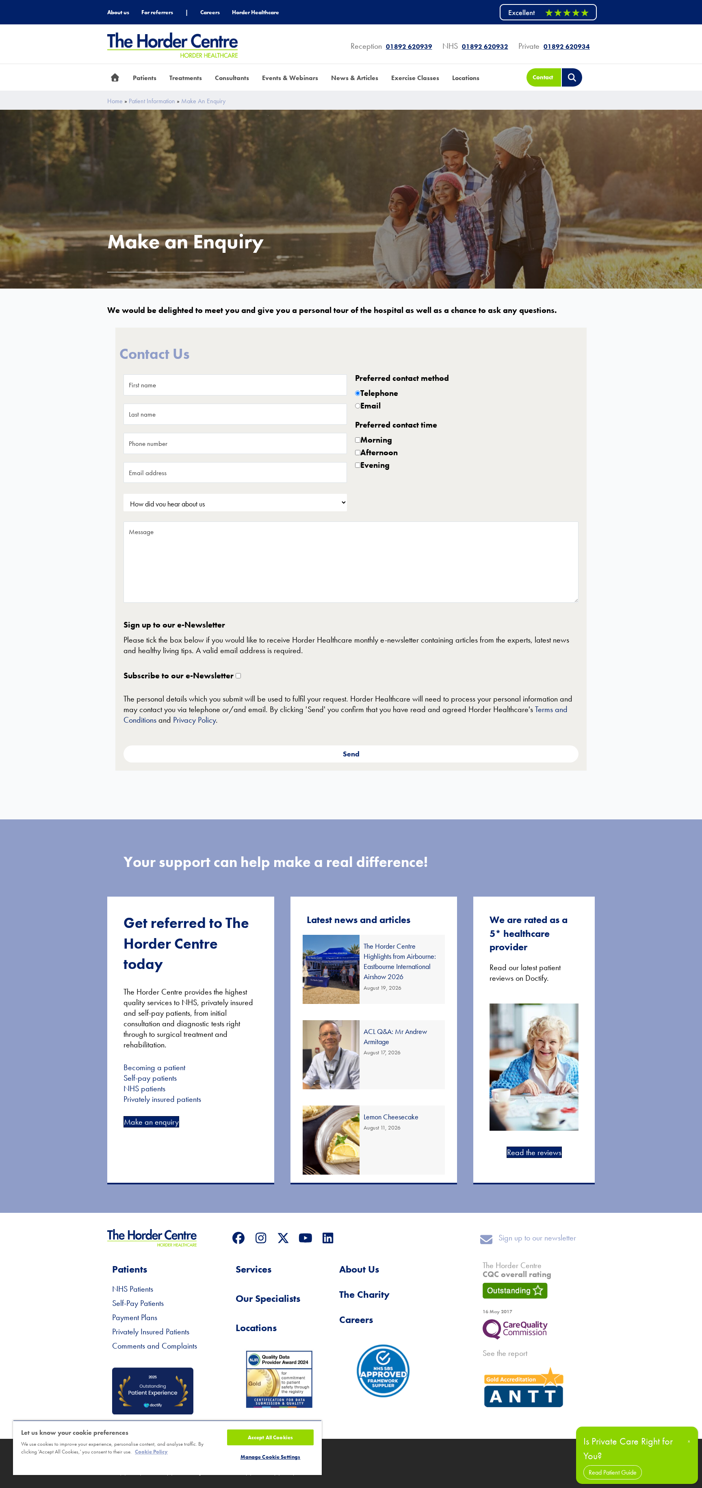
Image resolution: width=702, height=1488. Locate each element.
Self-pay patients (150, 1078)
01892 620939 (409, 46)
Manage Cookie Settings (270, 1456)
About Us (359, 1269)
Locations (256, 1327)
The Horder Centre (517, 1269)
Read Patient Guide (613, 1472)
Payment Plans (134, 1317)
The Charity (364, 1294)
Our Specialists (268, 1298)
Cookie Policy (151, 1451)
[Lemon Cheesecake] (374, 1140)
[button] (238, 1238)
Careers (356, 1319)
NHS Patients (132, 1289)
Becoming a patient (154, 1067)
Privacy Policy (194, 720)
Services (253, 1269)
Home (115, 101)
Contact (543, 77)
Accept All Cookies (270, 1437)
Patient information (152, 101)
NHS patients (144, 1088)
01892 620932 (485, 46)
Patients (129, 1269)
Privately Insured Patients (150, 1331)
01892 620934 (567, 46)
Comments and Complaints (154, 1345)
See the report (505, 1353)
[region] (167, 1447)
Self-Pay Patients (138, 1303)
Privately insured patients (162, 1099)
